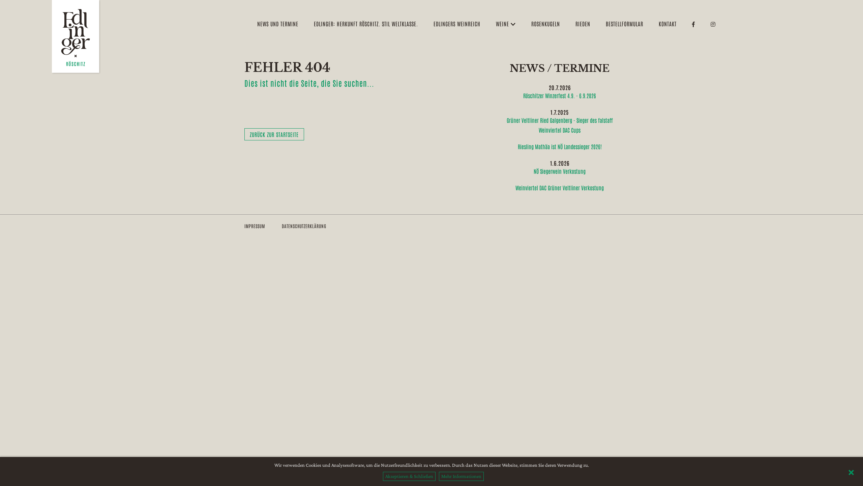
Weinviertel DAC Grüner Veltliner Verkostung (559, 187)
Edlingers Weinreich (457, 23)
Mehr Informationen (461, 476)
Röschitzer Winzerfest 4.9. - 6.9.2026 (559, 95)
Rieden (582, 23)
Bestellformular (624, 23)
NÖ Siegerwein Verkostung (560, 171)
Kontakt (668, 23)
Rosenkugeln (545, 23)
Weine (503, 23)
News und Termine (277, 23)
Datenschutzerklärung (304, 226)
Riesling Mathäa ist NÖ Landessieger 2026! (560, 146)
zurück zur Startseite (274, 134)
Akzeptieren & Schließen (409, 476)
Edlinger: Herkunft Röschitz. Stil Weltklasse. (366, 23)
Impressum (254, 226)
